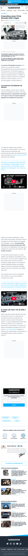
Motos (12, 478)
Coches (14, 10)
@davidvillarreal (12, 20)
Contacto (5, 543)
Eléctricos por (8, 4)
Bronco (18, 5)
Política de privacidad (20, 543)
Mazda (22, 5)
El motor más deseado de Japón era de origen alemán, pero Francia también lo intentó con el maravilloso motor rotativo (12, 50)
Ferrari (6, 320)
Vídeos (17, 411)
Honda (14, 5)
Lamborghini (13, 320)
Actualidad (3, 10)
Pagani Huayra (6, 411)
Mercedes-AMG (22, 145)
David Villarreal (5, 20)
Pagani (15, 145)
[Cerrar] (26, 25)
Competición (9, 10)
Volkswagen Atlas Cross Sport (6, 5)
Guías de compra (21, 10)
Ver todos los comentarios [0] (14, 454)
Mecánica (5, 408)
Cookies (15, 543)
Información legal (10, 543)
